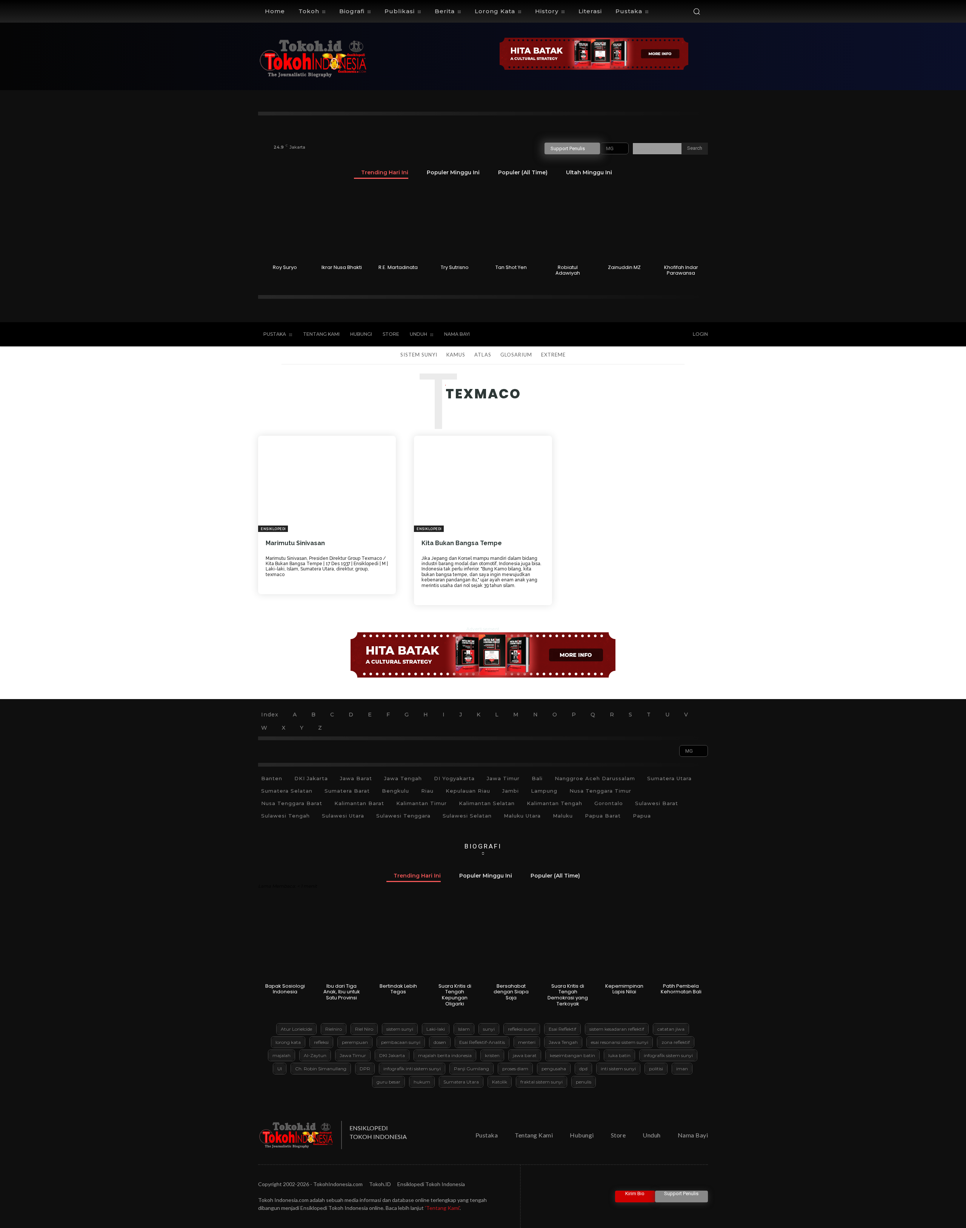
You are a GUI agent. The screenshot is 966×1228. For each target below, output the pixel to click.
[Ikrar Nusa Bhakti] (342, 224)
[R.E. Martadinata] (398, 224)
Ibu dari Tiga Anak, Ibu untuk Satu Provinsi (341, 991)
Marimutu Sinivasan (295, 543)
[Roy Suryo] (285, 224)
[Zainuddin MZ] (624, 224)
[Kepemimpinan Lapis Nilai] (624, 943)
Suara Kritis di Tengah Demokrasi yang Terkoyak (568, 994)
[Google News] (665, 335)
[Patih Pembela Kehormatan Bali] (681, 943)
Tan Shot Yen (511, 267)
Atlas (482, 355)
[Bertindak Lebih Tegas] (398, 943)
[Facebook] (603, 335)
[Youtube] (650, 335)
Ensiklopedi (273, 529)
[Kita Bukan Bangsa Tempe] (483, 484)
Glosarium (516, 355)
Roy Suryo (285, 267)
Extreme (553, 355)
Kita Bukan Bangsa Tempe (461, 543)
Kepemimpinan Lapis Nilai (624, 989)
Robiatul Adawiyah (567, 270)
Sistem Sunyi (418, 355)
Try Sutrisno (455, 267)
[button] (696, 11)
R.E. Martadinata (398, 267)
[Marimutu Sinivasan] (327, 484)
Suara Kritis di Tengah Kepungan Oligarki (454, 994)
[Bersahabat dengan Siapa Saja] (511, 943)
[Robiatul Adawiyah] (568, 224)
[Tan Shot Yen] (511, 224)
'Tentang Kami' (442, 1208)
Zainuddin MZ (624, 267)
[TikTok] (618, 335)
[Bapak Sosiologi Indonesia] (285, 943)
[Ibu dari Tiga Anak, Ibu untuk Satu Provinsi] (342, 943)
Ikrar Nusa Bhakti (341, 267)
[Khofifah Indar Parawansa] (681, 224)
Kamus (455, 355)
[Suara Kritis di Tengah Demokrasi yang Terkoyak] (568, 943)
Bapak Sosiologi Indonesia (285, 989)
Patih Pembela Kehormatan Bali (681, 989)
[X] (634, 335)
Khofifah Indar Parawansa (681, 270)
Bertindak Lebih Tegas (398, 989)
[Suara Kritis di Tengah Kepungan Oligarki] (455, 943)
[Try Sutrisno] (455, 224)
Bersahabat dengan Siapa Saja (511, 991)
